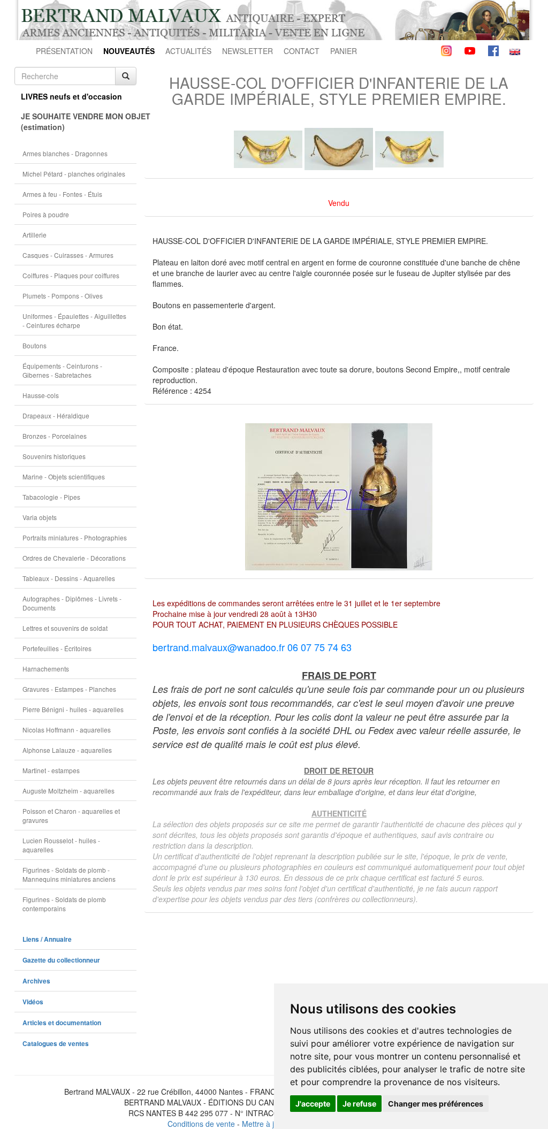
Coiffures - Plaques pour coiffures (70, 275)
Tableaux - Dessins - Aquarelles (68, 578)
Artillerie (34, 234)
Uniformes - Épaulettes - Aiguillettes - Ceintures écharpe (74, 320)
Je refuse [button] (359, 1103)
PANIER (343, 50)
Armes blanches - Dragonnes (65, 153)
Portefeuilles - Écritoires (57, 648)
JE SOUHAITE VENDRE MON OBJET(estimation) (78, 121)
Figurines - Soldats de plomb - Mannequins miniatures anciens (69, 874)
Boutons (34, 345)
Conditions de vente (201, 1123)
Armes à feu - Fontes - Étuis (62, 194)
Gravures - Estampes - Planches (69, 688)
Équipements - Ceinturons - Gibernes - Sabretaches (62, 370)
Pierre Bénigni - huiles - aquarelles (73, 709)
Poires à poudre (45, 214)
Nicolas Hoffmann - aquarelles (66, 729)
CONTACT (301, 50)
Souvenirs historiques (54, 456)
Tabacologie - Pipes (51, 496)
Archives (36, 981)
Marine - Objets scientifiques (63, 476)
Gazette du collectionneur (61, 960)
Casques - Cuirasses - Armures (67, 255)
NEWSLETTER (247, 50)
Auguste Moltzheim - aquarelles (68, 790)
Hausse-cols (40, 395)
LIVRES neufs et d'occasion (71, 96)
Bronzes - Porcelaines (54, 435)
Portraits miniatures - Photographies (74, 537)
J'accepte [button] (312, 1103)
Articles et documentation (61, 1022)
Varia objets (39, 517)
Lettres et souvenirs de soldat (65, 627)
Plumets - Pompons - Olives (62, 295)
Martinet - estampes (51, 770)
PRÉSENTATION (64, 50)
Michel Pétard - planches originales (73, 173)
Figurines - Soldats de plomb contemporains (64, 904)
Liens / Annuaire (47, 939)
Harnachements (45, 668)
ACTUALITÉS (188, 50)
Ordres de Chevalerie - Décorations (74, 557)
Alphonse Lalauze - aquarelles (67, 749)
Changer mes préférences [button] (435, 1103)
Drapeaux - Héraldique (55, 415)
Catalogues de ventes (55, 1043)
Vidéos (32, 1001)
